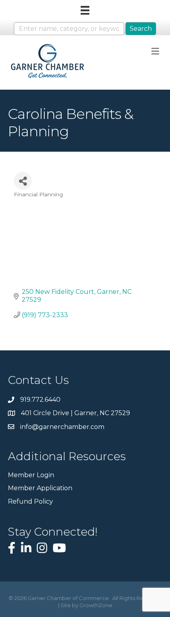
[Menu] (85, 10)
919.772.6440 (40, 399)
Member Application (40, 488)
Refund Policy (30, 501)
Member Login (31, 475)
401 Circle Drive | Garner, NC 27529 (75, 413)
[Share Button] (23, 181)
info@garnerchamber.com (62, 427)
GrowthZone (95, 605)
